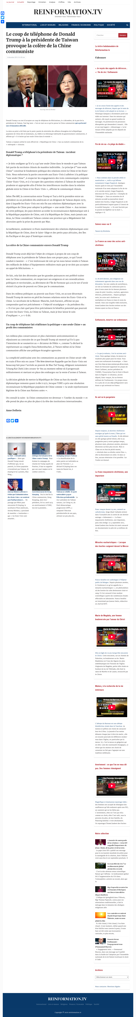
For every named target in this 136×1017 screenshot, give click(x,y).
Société (111, 25)
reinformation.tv (68, 11)
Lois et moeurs (47, 25)
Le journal (10, 2)
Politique (99, 25)
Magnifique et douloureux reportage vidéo (111, 802)
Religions (63, 25)
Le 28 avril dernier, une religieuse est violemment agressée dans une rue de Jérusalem (109, 281)
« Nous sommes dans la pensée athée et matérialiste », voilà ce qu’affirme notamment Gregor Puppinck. (110, 180)
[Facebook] (2, 13)
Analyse (52, 2)
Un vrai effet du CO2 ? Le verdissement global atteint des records (116, 866)
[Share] (2, 22)
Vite (69, 2)
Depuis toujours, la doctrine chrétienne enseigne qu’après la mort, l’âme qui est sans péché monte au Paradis (110, 433)
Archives (77, 2)
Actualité (20, 2)
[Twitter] (2, 17)
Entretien (42, 2)
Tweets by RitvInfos (102, 231)
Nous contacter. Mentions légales (107, 987)
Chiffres (61, 2)
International (29, 25)
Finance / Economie (81, 25)
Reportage (31, 2)
